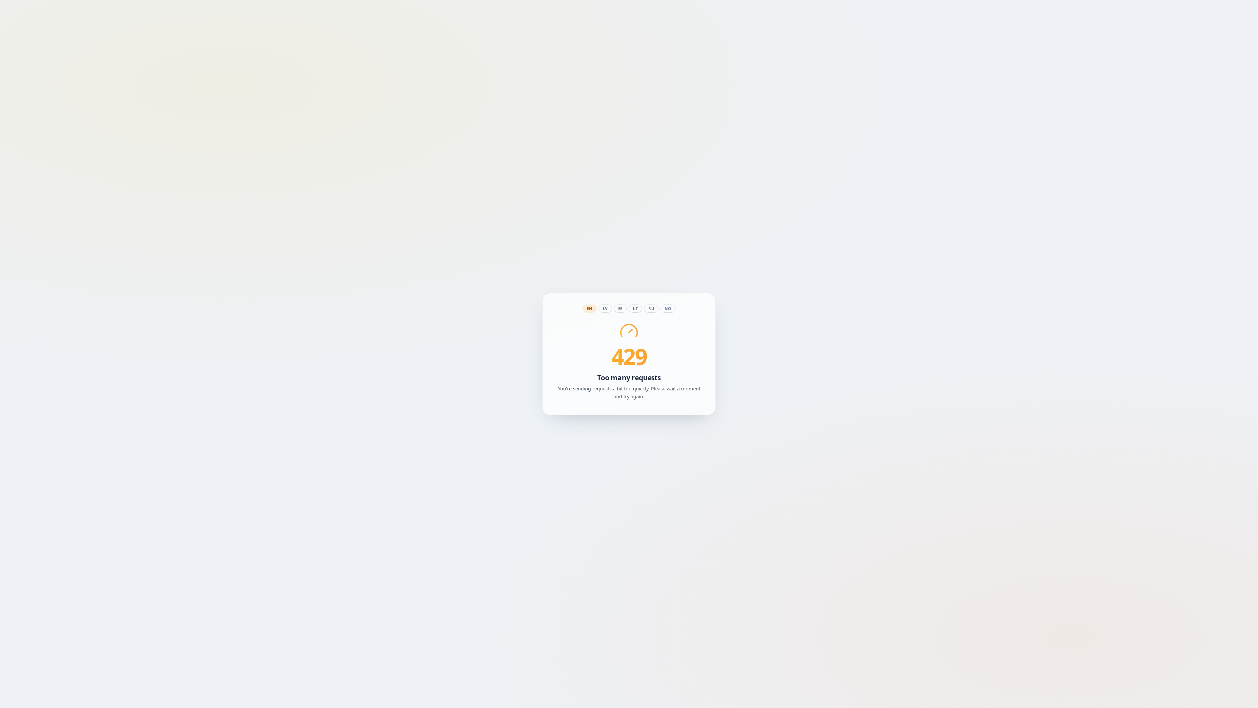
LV (605, 308)
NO (668, 308)
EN (589, 308)
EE (620, 308)
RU (651, 308)
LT (635, 308)
